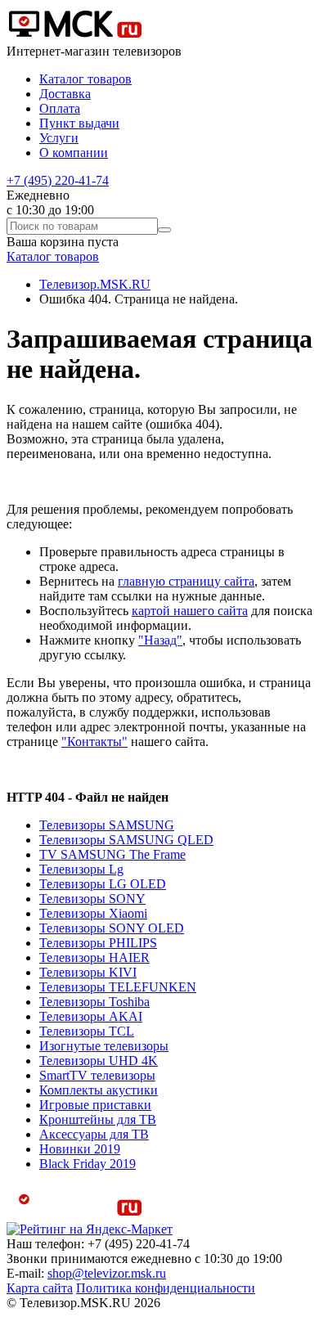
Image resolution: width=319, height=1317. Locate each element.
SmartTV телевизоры (97, 1075)
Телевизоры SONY (92, 899)
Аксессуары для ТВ (94, 1134)
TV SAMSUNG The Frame (112, 854)
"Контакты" (94, 741)
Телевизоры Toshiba (94, 1002)
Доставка (65, 94)
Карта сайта (40, 1288)
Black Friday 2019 (87, 1164)
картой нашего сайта (190, 611)
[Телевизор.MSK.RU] (75, 36)
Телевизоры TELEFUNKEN (117, 987)
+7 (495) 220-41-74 (58, 180)
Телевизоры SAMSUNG (106, 825)
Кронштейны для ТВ (97, 1119)
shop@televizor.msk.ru (106, 1273)
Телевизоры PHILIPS (98, 943)
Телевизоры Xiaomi (93, 913)
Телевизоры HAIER (94, 957)
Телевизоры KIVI (88, 972)
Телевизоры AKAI (90, 1016)
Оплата (59, 108)
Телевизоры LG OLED (102, 884)
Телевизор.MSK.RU (95, 284)
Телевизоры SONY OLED (111, 928)
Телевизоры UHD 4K (98, 1061)
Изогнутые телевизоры (103, 1046)
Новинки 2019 (79, 1149)
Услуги (59, 138)
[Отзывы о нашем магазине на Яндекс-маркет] (90, 1229)
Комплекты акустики (98, 1090)
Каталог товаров (85, 79)
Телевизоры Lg (81, 869)
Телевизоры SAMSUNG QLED (126, 840)
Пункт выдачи (79, 123)
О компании (73, 153)
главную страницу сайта (186, 581)
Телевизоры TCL (86, 1031)
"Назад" (160, 640)
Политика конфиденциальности (165, 1288)
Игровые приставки (95, 1105)
